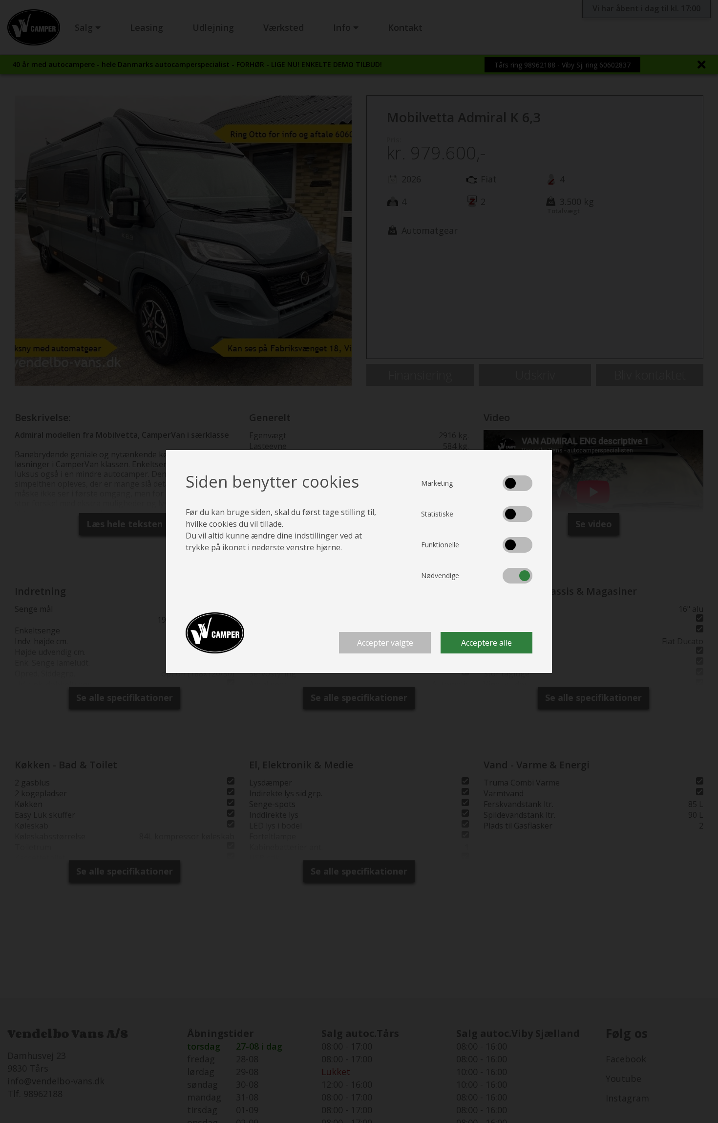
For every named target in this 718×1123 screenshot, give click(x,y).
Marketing (437, 483)
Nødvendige (440, 575)
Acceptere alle (486, 642)
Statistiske (437, 513)
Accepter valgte (385, 642)
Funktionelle (440, 544)
